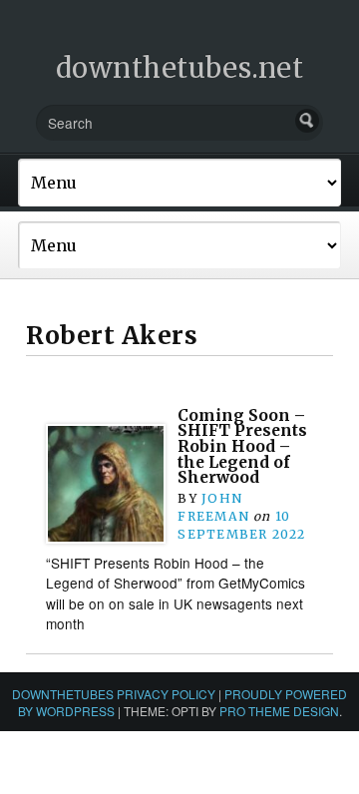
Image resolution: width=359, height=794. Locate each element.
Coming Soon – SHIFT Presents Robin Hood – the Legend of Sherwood (242, 447)
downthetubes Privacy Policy (113, 693)
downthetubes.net (180, 68)
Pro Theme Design (279, 710)
